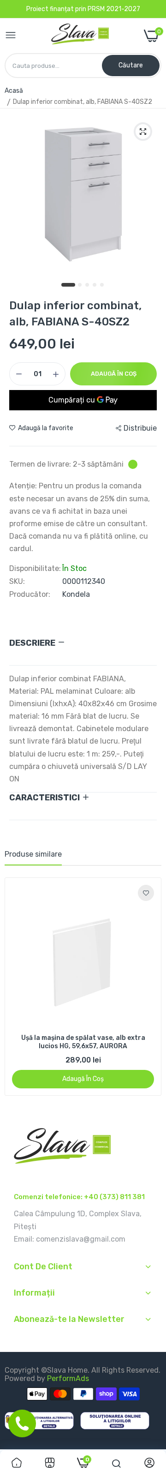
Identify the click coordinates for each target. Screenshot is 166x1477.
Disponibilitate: (35, 568)
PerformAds (68, 1378)
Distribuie (140, 428)
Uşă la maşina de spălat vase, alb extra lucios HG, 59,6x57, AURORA (83, 1042)
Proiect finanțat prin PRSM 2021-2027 (83, 9)
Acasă (14, 91)
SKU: (17, 581)
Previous (16, 986)
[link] (146, 893)
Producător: (29, 594)
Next (149, 986)
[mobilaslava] (80, 36)
